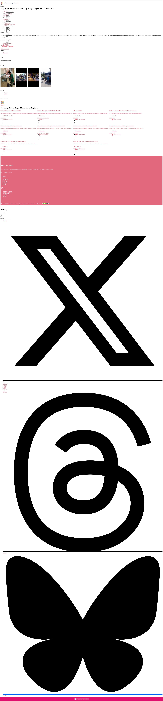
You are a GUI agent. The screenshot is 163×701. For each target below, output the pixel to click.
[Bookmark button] (3, 123)
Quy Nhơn (8, 33)
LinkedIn (5, 386)
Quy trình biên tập (31, 203)
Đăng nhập (4, 46)
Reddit (4, 388)
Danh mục (5, 9)
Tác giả (4, 183)
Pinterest (4, 385)
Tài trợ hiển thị (6, 194)
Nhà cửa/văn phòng (10, 12)
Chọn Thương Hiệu (15, 203)
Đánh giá (5, 15)
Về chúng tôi (5, 179)
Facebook (5, 220)
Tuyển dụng (5, 182)
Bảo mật (25, 203)
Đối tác (4, 180)
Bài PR (4, 196)
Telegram (5, 384)
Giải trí (7, 42)
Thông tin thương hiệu (7, 13)
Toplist (4, 195)
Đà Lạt (7, 31)
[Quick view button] (3, 122)
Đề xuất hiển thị (6, 193)
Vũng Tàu (8, 29)
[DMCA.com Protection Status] (46, 203)
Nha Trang (8, 30)
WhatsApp (5, 382)
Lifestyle (7, 40)
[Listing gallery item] (8, 86)
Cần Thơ (7, 32)
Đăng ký (11, 46)
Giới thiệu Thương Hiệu (7, 191)
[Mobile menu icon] (81, 1)
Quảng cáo (5, 181)
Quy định (21, 203)
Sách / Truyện (8, 39)
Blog (4, 37)
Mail (4, 390)
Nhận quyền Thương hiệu (7, 192)
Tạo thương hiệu (5, 49)
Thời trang (8, 13)
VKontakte (5, 389)
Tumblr (4, 387)
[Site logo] (10, 3)
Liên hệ (4, 184)
